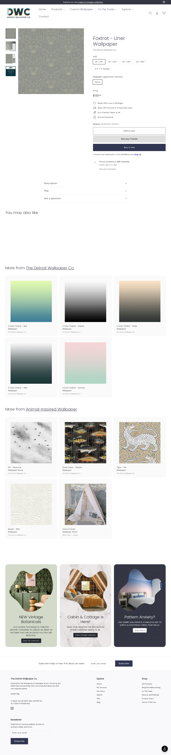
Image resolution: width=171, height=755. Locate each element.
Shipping (96, 124)
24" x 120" (112, 62)
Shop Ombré (140, 630)
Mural (97, 82)
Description (50, 183)
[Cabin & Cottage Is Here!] (85, 590)
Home (42, 9)
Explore (126, 9)
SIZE (95, 56)
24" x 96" (99, 62)
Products (57, 9)
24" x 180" (140, 62)
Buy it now (129, 147)
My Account (102, 687)
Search (99, 695)
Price (95, 90)
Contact (44, 16)
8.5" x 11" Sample (102, 69)
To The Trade (106, 9)
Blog (98, 702)
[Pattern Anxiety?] (140, 590)
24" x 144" (126, 62)
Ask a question (52, 198)
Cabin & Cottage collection (90, 2)
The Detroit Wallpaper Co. (104, 49)
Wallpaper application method (107, 76)
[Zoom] (51, 61)
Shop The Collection (31, 641)
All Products (147, 684)
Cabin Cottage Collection (85, 635)
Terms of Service (149, 702)
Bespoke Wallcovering (151, 687)
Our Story (101, 691)
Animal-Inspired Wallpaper (51, 409)
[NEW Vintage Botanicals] (31, 590)
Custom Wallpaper (81, 9)
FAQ (46, 190)
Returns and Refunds (150, 695)
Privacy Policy (148, 698)
